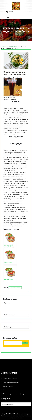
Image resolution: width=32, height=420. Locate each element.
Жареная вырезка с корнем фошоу (13, 394)
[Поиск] (7, 12)
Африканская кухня (15, 287)
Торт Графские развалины (11, 382)
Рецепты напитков (12, 46)
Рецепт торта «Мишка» (10, 378)
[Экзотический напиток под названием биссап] (13, 87)
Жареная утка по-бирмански (11, 390)
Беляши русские (8, 386)
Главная (3, 46)
